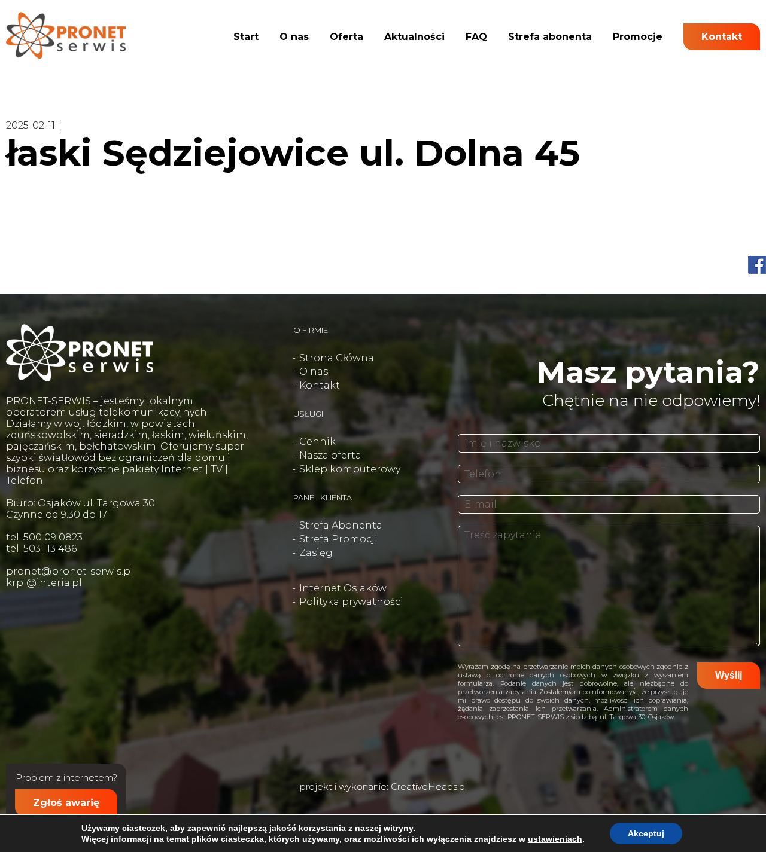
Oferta (346, 36)
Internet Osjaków (343, 588)
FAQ (476, 36)
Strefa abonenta (550, 36)
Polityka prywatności (351, 601)
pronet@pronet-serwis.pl (69, 571)
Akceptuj (646, 833)
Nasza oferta (330, 455)
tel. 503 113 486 (41, 548)
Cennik (317, 441)
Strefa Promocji (338, 539)
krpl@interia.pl (44, 582)
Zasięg (316, 552)
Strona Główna (336, 358)
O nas (294, 36)
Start (246, 36)
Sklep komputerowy (349, 469)
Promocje (637, 36)
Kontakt (721, 36)
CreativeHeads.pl (429, 786)
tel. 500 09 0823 (44, 537)
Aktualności (414, 36)
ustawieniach (555, 839)
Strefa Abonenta (340, 525)
